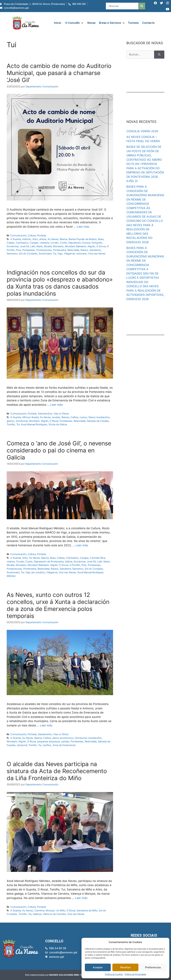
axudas (56, 417)
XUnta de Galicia (58, 424)
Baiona (63, 239)
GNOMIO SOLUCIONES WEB (64, 974)
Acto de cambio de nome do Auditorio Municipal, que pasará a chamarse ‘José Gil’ (59, 72)
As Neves (53, 239)
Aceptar (98, 967)
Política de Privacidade (135, 974)
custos (83, 417)
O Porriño (75, 565)
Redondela (73, 250)
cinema (11, 561)
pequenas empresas (48, 741)
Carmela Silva (97, 557)
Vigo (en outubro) (35, 572)
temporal (22, 745)
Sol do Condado (28, 253)
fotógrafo (97, 242)
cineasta (44, 242)
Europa (86, 242)
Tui (54, 253)
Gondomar (13, 246)
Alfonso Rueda (30, 417)
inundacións (95, 737)
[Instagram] (167, 3)
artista (42, 239)
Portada (41, 235)
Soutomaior (45, 253)
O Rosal (54, 420)
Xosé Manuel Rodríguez (34, 424)
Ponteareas (28, 250)
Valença (37, 914)
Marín (40, 246)
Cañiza (74, 417)
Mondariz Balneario (75, 246)
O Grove (101, 246)
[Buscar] (159, 55)
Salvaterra (95, 250)
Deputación (74, 242)
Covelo (54, 242)
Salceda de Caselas (98, 420)
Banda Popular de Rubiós (83, 239)
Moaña (48, 246)
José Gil (24, 246)
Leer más (83, 226)
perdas (65, 741)
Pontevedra (59, 250)
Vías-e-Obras (61, 413)
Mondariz (58, 246)
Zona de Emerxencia (64, 745)
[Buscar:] (140, 55)
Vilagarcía (69, 253)
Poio (18, 250)
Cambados (22, 242)
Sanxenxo (12, 253)
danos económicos (63, 737)
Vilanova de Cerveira (54, 914)
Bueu (101, 239)
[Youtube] (167, 9)
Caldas (11, 242)
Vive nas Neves (97, 253)
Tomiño (11, 424)
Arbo (35, 239)
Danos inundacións (99, 417)
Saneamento (45, 734)
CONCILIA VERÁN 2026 (142, 131)
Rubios (84, 250)
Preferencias (153, 967)
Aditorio (26, 239)
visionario (81, 253)
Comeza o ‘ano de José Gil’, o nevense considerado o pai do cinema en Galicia (59, 450)
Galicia (68, 561)
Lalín (32, 246)
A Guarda (15, 239)
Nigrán (91, 246)
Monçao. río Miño (55, 910)
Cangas (34, 242)
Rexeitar (125, 967)
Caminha (39, 910)
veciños (47, 745)
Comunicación (18, 235)
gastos (11, 420)
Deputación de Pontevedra (49, 561)
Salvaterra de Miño (87, 910)
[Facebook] (155, 3)
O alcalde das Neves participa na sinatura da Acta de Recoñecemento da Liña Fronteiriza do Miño (57, 770)
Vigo (60, 253)
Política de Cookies (114, 974)
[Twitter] (161, 3)
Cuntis (63, 242)
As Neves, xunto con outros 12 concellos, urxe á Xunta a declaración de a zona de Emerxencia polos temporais (58, 605)
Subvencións (45, 413)
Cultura (32, 235)
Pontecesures (44, 250)
